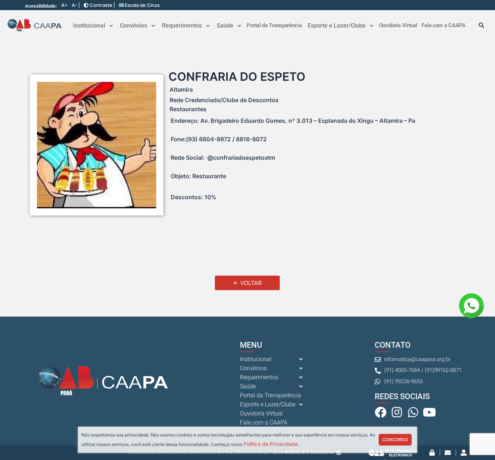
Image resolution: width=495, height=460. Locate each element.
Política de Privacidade (271, 444)
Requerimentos (182, 25)
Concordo (395, 439)
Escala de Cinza (141, 5)
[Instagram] (397, 412)
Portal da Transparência (274, 25)
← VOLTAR (247, 283)
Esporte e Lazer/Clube (337, 25)
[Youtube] (429, 412)
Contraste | (101, 5)
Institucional (89, 25)
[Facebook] (380, 412)
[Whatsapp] (413, 412)
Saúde (225, 25)
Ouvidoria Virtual (398, 25)
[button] (93, 25)
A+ (64, 5)
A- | (76, 5)
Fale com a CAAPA (443, 25)
